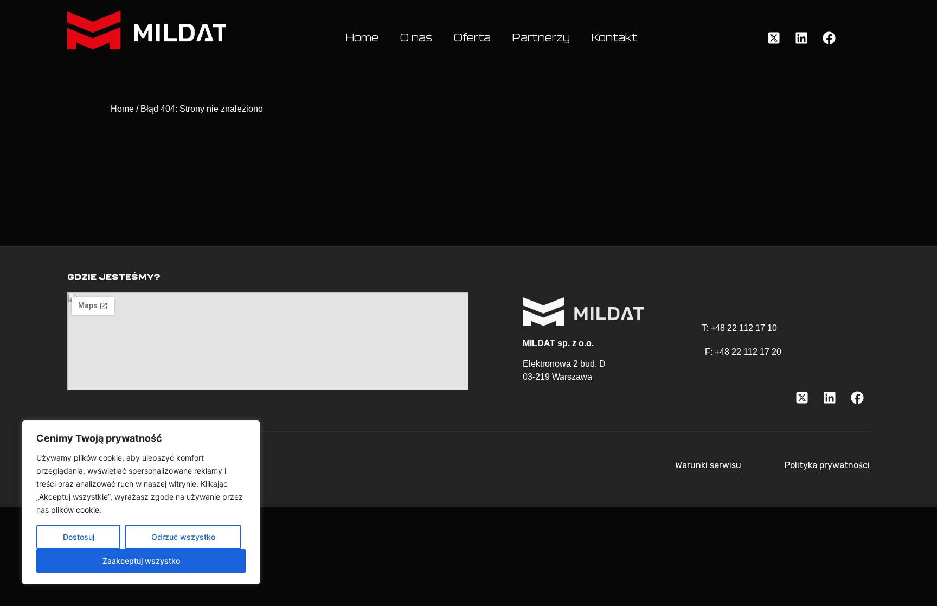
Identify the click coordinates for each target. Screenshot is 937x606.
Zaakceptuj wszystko (141, 560)
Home (362, 38)
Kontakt (615, 38)
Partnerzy (541, 38)
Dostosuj (78, 536)
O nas (416, 38)
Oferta (472, 38)
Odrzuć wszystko (183, 536)
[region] (141, 502)
